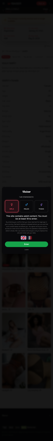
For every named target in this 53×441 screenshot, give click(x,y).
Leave (26, 250)
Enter (26, 244)
